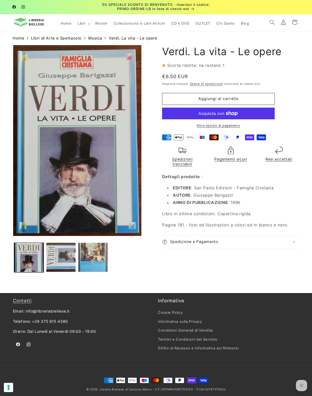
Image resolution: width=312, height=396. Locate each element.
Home (18, 38)
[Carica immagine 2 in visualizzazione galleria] (61, 257)
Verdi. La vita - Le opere (133, 38)
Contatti (22, 301)
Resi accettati (278, 159)
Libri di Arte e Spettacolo (56, 38)
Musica (95, 38)
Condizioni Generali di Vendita (185, 330)
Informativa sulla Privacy (180, 321)
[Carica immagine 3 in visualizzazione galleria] (93, 257)
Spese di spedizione (206, 84)
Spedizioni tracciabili (182, 161)
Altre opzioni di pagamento (218, 125)
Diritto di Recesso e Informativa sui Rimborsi (198, 348)
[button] (83, 23)
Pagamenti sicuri (230, 159)
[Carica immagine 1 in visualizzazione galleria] (29, 257)
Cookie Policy (170, 312)
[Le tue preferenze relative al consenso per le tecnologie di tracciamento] (8, 387)
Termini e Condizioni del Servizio (187, 339)
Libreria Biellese (111, 389)
